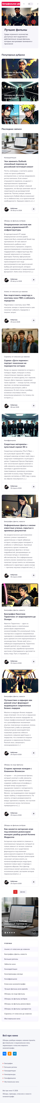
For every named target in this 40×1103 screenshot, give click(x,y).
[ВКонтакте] (4, 1054)
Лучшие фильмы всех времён (16, 989)
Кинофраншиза (10, 440)
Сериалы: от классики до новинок (17, 357)
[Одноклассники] (9, 1054)
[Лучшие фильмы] (20, 28)
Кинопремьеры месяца (13, 974)
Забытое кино (10, 964)
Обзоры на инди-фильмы (13, 765)
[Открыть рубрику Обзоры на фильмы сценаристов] (20, 91)
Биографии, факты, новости (14, 521)
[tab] (5, 932)
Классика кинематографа (14, 984)
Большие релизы (11, 959)
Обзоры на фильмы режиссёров (17, 1004)
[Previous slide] (6, 22)
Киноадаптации (10, 158)
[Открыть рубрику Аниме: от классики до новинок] (20, 114)
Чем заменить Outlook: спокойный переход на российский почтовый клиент (19, 924)
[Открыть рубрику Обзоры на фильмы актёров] (20, 68)
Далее (22, 892)
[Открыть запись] (20, 173)
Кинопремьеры (9, 1074)
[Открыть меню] (37, 4)
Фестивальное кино (12, 1019)
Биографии (8, 1063)
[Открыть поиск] (23, 4)
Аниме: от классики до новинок (16, 292)
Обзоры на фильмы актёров (14, 221)
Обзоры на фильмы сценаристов (17, 1009)
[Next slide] (33, 22)
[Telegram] (15, 1054)
